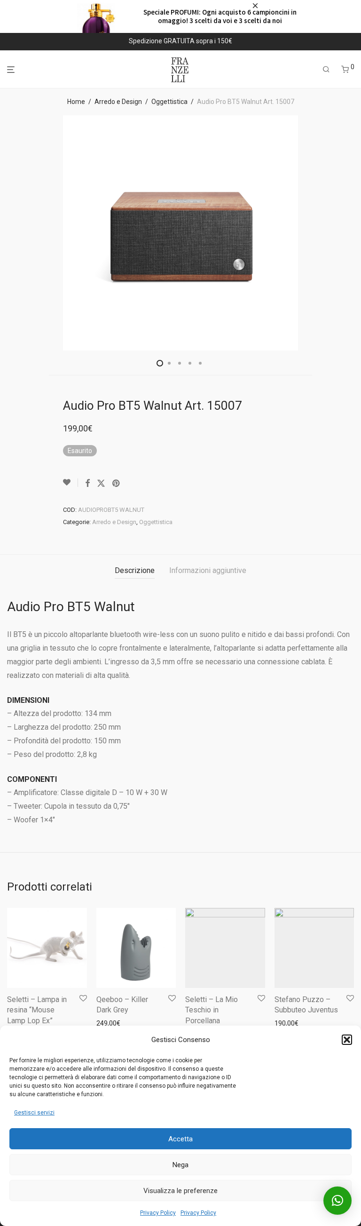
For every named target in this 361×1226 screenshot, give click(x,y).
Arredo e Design (118, 101)
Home (76, 101)
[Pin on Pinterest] (116, 483)
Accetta (180, 1139)
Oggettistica (169, 101)
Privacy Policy (158, 1213)
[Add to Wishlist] (70, 482)
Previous (9, 233)
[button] (347, 1039)
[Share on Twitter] (101, 483)
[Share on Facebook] (87, 483)
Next (352, 233)
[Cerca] (326, 69)
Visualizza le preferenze (180, 1190)
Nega (180, 1165)
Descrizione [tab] (135, 570)
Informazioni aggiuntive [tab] (207, 570)
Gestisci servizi (34, 1112)
